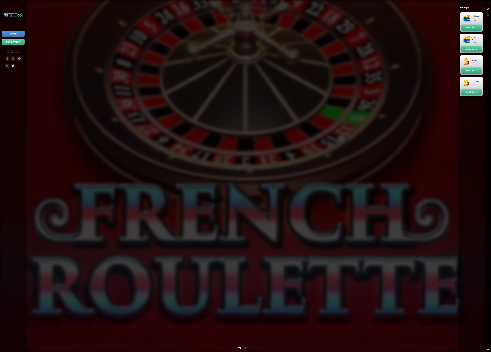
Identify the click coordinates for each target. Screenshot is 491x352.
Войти (13, 34)
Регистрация (13, 42)
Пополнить (471, 28)
